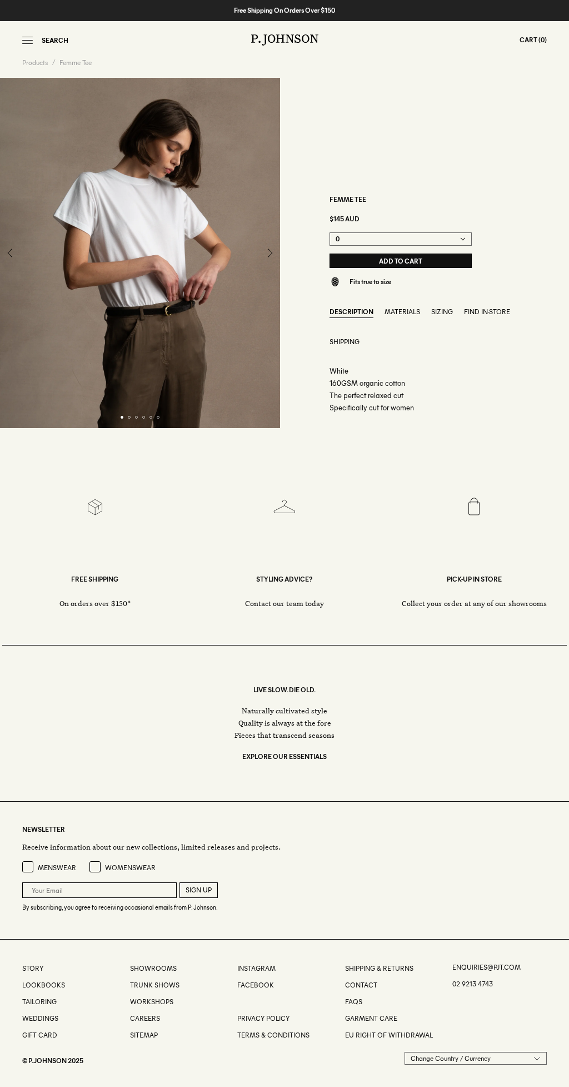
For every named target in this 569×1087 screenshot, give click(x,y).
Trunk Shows (154, 985)
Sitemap (144, 1035)
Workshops (151, 1001)
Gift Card (39, 1035)
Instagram (256, 968)
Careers (145, 1018)
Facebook (255, 985)
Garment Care (371, 1018)
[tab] (122, 417)
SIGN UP (199, 890)
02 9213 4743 (472, 984)
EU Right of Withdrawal (389, 1035)
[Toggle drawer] (27, 40)
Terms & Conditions (273, 1035)
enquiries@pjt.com (486, 967)
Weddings (40, 1018)
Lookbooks (43, 985)
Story (32, 968)
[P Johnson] (284, 40)
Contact (361, 985)
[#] (238, 1001)
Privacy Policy (263, 1018)
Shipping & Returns (379, 968)
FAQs (353, 1001)
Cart (528, 40)
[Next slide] (269, 253)
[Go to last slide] (10, 253)
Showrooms (153, 968)
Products (35, 62)
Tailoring (39, 1001)
